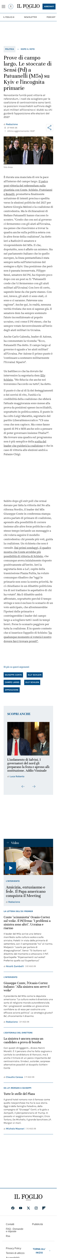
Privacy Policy (13, 1250)
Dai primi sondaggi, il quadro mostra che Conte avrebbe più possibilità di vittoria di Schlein (27, 552)
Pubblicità (37, 1226)
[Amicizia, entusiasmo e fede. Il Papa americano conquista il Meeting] (28, 863)
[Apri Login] (10, 6)
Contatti (10, 1226)
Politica (9, 49)
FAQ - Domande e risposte (14, 1232)
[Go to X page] (28, 1210)
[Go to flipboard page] (43, 1210)
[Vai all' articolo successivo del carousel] (33, 788)
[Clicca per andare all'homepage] (28, 1199)
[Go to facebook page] (12, 1210)
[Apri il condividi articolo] (49, 127)
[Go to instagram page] (36, 1210)
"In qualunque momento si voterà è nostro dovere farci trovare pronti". (28, 637)
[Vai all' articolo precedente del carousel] (23, 788)
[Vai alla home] (28, 7)
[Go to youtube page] (20, 1210)
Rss (8, 1238)
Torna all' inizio (39, 1253)
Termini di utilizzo (15, 1255)
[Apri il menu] (3, 6)
